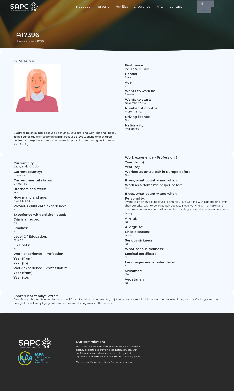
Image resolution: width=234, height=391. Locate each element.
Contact (176, 6)
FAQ (159, 6)
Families (122, 6)
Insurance (142, 6)
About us (83, 6)
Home (19, 41)
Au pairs (102, 6)
